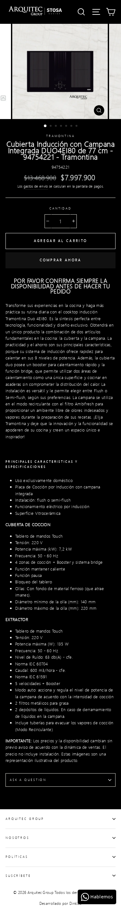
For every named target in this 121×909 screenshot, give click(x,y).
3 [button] (56, 126)
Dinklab (75, 903)
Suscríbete (18, 875)
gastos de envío (36, 186)
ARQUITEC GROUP (24, 818)
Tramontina (60, 136)
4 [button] (61, 126)
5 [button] (66, 126)
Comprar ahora (61, 260)
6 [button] (72, 126)
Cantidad (60, 208)
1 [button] (45, 126)
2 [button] (51, 126)
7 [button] (77, 126)
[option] (60, 71)
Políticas (16, 856)
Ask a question (28, 779)
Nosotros (17, 837)
